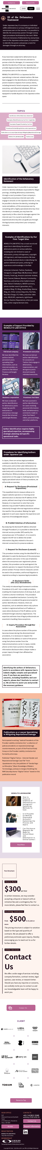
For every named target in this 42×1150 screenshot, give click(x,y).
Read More (21, 845)
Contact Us (11, 3)
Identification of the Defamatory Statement (21, 116)
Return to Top (21, 1100)
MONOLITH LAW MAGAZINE (16, 136)
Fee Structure (29, 136)
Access (10, 1126)
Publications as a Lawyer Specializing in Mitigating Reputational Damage (20, 132)
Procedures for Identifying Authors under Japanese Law (21, 128)
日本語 (24, 8)
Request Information (32, 1126)
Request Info (30, 3)
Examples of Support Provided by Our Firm (21, 124)
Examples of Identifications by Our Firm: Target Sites (21, 120)
